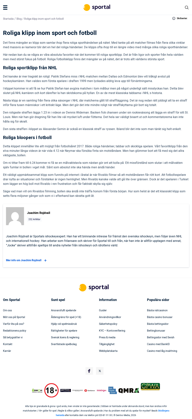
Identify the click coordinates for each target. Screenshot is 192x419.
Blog (19, 19)
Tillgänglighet (107, 344)
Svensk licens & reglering (65, 337)
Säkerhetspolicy (108, 324)
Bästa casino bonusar (159, 317)
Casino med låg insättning (162, 351)
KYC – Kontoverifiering (112, 331)
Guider (103, 310)
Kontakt (7, 344)
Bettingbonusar (156, 331)
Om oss (7, 310)
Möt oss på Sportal (14, 317)
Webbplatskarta (108, 351)
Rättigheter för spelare (64, 331)
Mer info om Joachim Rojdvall (23, 260)
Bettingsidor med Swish (160, 337)
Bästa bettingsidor (158, 324)
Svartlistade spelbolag (64, 344)
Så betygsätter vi (12, 337)
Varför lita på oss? (13, 324)
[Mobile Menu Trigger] (6, 7)
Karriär (7, 351)
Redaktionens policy (14, 331)
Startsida (8, 19)
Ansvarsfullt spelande (63, 310)
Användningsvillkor (110, 317)
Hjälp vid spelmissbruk (64, 324)
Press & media (107, 337)
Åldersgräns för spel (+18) (66, 317)
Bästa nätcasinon (157, 310)
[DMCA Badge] (37, 390)
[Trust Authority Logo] (65, 390)
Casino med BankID (158, 344)
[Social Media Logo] (89, 371)
